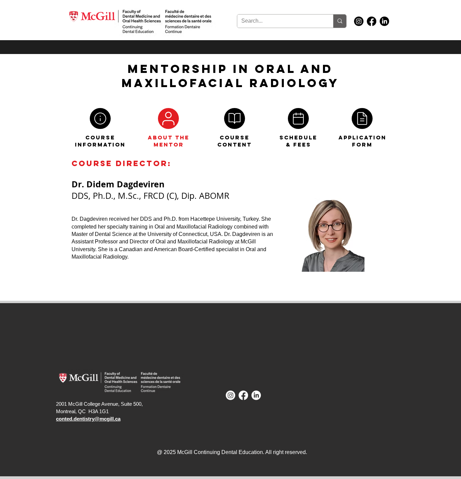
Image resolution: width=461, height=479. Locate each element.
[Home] (100, 118)
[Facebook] (371, 21)
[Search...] (339, 21)
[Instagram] (358, 21)
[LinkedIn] (384, 21)
